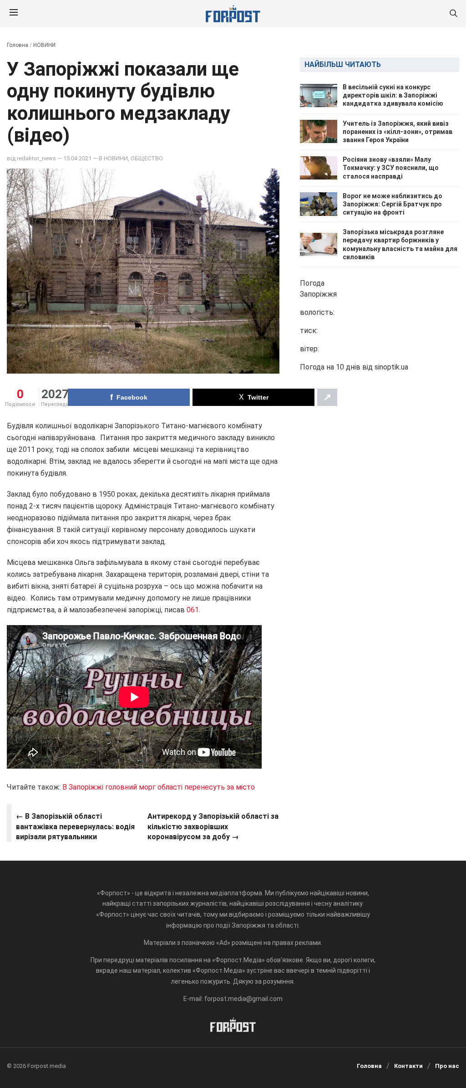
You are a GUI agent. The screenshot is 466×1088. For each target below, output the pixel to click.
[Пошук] (453, 14)
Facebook (131, 397)
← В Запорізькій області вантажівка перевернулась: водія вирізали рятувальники (75, 826)
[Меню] (13, 13)
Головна (17, 45)
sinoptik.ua (391, 367)
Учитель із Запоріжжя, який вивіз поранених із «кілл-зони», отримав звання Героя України (397, 132)
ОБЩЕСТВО (147, 158)
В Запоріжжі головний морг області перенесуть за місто (158, 787)
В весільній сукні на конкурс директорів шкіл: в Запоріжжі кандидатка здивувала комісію (393, 95)
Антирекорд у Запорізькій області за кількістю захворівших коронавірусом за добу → (213, 826)
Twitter (258, 397)
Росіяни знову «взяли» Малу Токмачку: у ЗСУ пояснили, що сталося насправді (391, 168)
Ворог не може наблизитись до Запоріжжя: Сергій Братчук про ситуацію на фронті (392, 204)
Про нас (447, 1065)
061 (193, 610)
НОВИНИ (44, 45)
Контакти (408, 1065)
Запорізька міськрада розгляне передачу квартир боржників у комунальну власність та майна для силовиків (400, 244)
